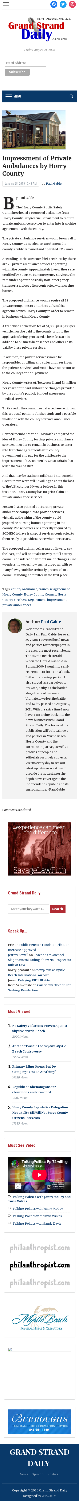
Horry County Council (40, 594)
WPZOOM (49, 1496)
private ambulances (16, 605)
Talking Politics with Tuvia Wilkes (37, 1216)
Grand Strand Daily (40, 1457)
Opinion (38, 1474)
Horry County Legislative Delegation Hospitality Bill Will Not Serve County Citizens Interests (40, 1112)
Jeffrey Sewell (18, 955)
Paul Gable (54, 183)
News (24, 1474)
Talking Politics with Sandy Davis (37, 1223)
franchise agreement (54, 589)
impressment (57, 600)
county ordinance (24, 589)
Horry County (12, 594)
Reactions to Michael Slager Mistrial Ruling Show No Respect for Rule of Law (39, 960)
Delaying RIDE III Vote (34, 980)
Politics (52, 1474)
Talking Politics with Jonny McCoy (38, 1209)
